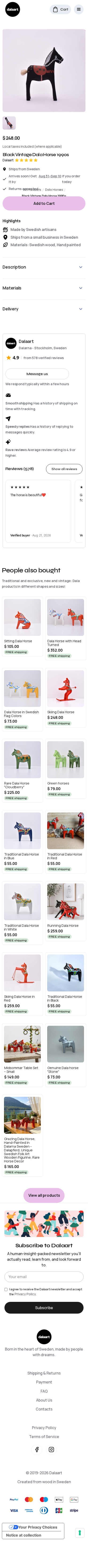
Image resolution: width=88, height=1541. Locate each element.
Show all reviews (64, 469)
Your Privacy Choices (37, 1527)
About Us (44, 1400)
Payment (44, 1382)
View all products (44, 1195)
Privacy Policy (44, 1427)
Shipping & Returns (44, 1373)
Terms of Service (44, 1436)
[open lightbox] (44, 70)
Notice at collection (23, 1535)
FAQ (44, 1391)
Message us (37, 374)
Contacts (44, 1409)
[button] (60, 9)
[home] (11, 9)
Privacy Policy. (25, 1294)
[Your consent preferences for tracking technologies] (79, 1532)
